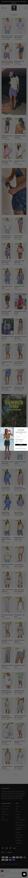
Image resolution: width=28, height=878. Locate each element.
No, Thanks (21, 446)
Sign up (21, 444)
